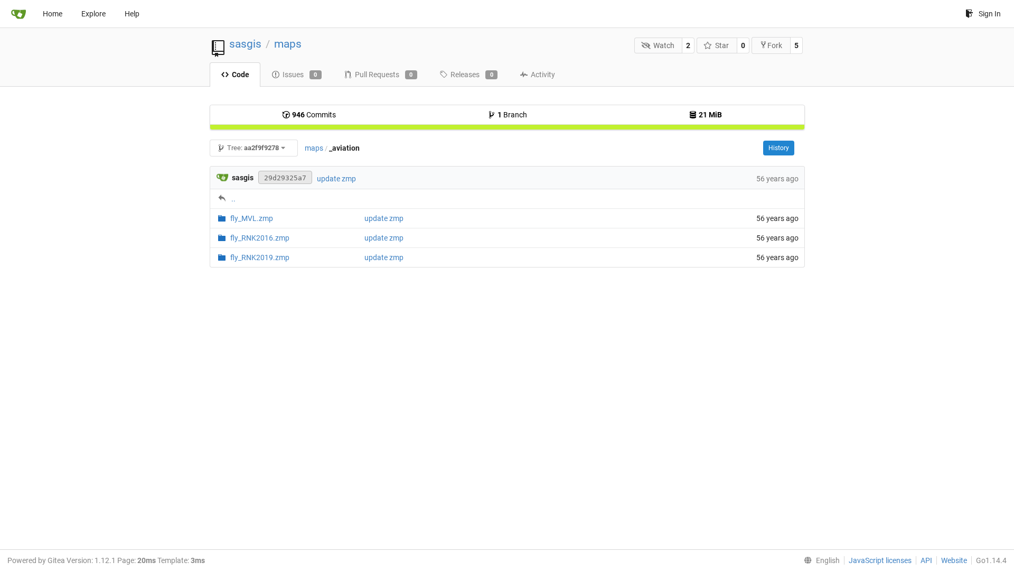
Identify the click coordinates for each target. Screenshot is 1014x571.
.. (233, 199)
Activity (543, 74)
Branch (512, 114)
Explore (93, 14)
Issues (300, 74)
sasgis (245, 44)
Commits (314, 114)
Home (52, 14)
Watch (663, 45)
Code (240, 74)
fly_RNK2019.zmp (259, 257)
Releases (471, 74)
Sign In (990, 14)
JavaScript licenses (880, 560)
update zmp (336, 178)
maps (288, 44)
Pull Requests (384, 74)
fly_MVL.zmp (251, 218)
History (778, 148)
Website (954, 560)
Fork (774, 45)
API (926, 560)
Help (132, 14)
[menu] (820, 560)
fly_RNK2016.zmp (259, 238)
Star (722, 45)
